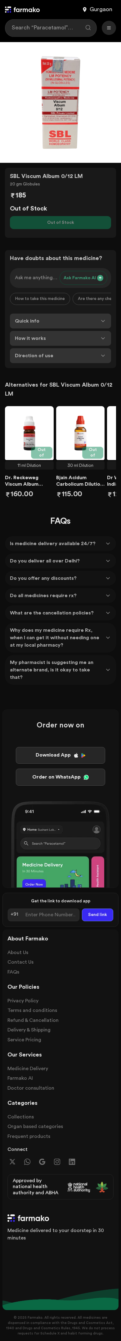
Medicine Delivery (27, 1068)
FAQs (13, 972)
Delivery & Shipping (29, 1029)
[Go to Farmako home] (22, 10)
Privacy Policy (22, 1000)
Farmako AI (20, 1078)
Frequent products (28, 1136)
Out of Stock (60, 222)
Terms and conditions (32, 1010)
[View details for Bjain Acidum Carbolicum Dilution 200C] (80, 433)
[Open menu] (109, 28)
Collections (20, 1116)
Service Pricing (24, 1039)
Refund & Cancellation (33, 1020)
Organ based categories (35, 1126)
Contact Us (20, 962)
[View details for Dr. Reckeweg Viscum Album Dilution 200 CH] (29, 433)
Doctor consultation (30, 1088)
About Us (17, 952)
